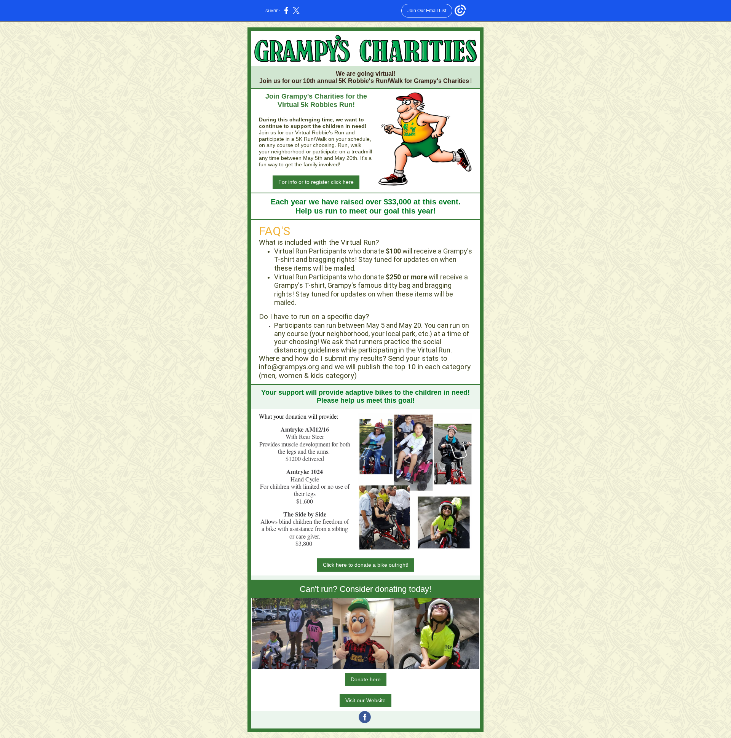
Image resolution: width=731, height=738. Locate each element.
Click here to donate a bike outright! (366, 565)
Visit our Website (365, 700)
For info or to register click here (316, 182)
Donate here (366, 679)
